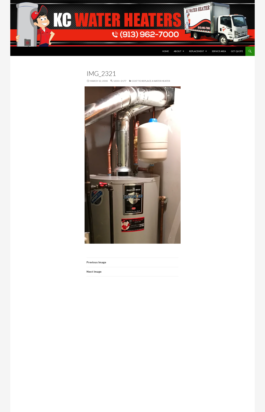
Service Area (219, 51)
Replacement (196, 51)
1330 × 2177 (119, 80)
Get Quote (237, 51)
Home (165, 51)
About (177, 51)
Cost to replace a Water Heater (151, 80)
